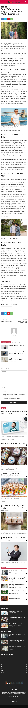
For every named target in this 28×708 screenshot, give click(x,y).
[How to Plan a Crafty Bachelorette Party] (14, 456)
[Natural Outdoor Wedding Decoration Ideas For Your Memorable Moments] (4, 592)
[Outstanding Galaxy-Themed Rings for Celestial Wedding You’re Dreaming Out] (4, 353)
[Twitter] (5, 19)
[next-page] (4, 364)
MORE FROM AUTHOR (16, 342)
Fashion (6, 4)
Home (2, 4)
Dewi (10, 581)
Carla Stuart (11, 593)
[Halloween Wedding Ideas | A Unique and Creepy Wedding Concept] (4, 598)
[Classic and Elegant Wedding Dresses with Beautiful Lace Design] (4, 586)
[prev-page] (2, 364)
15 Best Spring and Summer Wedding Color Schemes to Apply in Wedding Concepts (17, 578)
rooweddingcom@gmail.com (14, 696)
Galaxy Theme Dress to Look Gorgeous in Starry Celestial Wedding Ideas (15, 359)
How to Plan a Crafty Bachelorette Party (13, 443)
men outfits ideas (14, 304)
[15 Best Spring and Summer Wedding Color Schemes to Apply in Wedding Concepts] (4, 578)
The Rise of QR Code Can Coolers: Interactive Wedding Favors (11, 474)
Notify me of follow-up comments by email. (11, 398)
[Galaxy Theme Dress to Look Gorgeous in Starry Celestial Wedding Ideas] (4, 359)
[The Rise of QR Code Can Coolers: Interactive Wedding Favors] (14, 487)
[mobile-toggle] (2, 2)
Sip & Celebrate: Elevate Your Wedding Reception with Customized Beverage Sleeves (12, 506)
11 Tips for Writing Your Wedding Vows (22, 322)
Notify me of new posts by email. (9, 400)
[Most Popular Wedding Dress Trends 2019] (4, 572)
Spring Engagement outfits (7, 305)
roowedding (3, 414)
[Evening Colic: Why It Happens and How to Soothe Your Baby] (14, 426)
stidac (3, 16)
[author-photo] (14, 333)
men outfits (7, 304)
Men (6, 6)
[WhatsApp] (11, 19)
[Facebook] (2, 19)
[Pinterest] (8, 19)
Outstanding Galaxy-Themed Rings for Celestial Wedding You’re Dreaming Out (17, 353)
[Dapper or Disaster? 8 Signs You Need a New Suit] (4, 347)
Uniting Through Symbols (6, 321)
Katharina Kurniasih (13, 587)
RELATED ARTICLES (6, 342)
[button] (26, 2)
